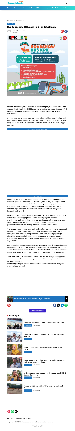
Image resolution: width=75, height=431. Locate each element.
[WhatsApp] (66, 305)
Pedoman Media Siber (23, 418)
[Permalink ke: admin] (9, 31)
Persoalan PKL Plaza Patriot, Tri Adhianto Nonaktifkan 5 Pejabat (43, 387)
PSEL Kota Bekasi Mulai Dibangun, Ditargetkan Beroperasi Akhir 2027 (44, 335)
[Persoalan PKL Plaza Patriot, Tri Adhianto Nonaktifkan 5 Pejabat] (14, 388)
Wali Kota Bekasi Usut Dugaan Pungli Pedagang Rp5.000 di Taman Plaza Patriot (45, 374)
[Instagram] (8, 411)
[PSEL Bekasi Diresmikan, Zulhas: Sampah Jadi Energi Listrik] (14, 323)
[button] (66, 3)
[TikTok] (16, 411)
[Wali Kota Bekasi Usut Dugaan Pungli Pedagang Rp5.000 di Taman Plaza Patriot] (14, 375)
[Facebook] (54, 305)
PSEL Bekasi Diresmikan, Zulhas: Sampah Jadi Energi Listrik (44, 322)
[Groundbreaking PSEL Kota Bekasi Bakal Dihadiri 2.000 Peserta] (14, 349)
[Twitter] (58, 305)
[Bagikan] (66, 31)
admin (13, 30)
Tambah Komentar (37, 311)
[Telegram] (62, 305)
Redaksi (10, 418)
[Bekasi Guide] (15, 3)
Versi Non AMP (38, 426)
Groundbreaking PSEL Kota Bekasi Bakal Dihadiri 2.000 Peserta (43, 348)
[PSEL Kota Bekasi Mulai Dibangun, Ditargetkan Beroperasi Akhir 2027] (14, 336)
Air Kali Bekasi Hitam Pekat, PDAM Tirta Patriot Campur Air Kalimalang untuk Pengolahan (44, 361)
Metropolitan (11, 24)
